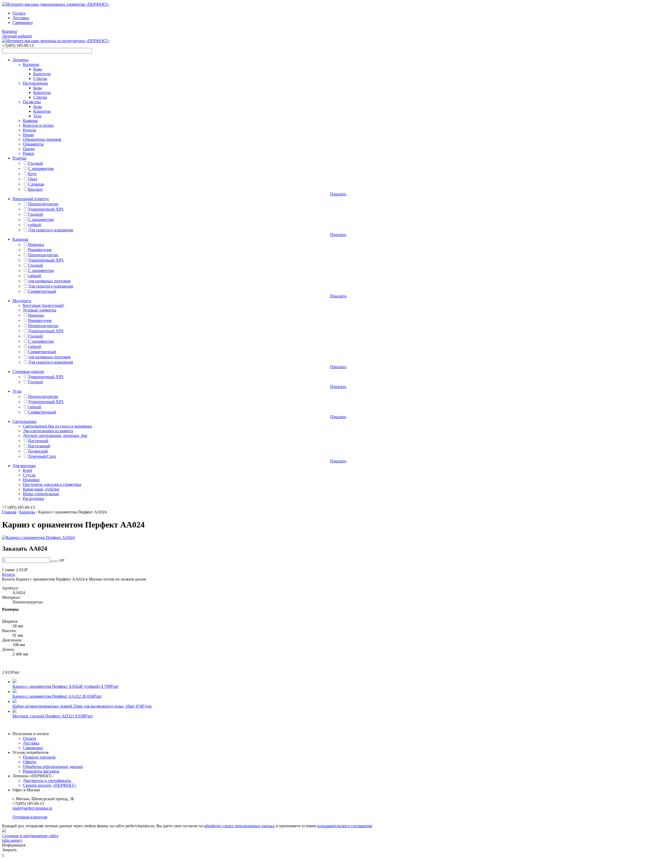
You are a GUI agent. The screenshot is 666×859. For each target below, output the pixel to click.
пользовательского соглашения (344, 826)
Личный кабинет (17, 36)
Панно (29, 149)
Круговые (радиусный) (43, 305)
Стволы (40, 78)
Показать (338, 194)
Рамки (28, 153)
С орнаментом (41, 168)
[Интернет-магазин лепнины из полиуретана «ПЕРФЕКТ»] (56, 4)
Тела (37, 116)
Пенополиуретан (43, 204)
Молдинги (21, 300)
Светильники (24, 421)
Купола (29, 130)
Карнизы (20, 239)
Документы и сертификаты (47, 780)
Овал (32, 179)
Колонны (31, 64)
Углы (17, 391)
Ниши (28, 134)
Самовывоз (22, 22)
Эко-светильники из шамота (48, 431)
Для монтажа (24, 465)
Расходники (33, 498)
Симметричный (42, 291)
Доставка (20, 18)
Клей (27, 470)
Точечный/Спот (42, 456)
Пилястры (32, 102)
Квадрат (35, 189)
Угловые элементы (39, 310)
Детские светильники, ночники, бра (55, 435)
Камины (30, 120)
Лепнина (20, 60)
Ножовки (31, 480)
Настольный (39, 446)
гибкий (34, 224)
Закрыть (9, 850)
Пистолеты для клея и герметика (52, 484)
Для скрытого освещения (50, 230)
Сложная (36, 184)
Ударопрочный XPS (45, 209)
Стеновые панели (28, 371)
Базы (37, 69)
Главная (9, 512)
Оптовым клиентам (29, 817)
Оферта (29, 762)
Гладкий (35, 163)
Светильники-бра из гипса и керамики (57, 426)
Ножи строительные (41, 494)
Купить (8, 574)
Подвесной (38, 451)
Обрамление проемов (42, 139)
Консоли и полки (38, 125)
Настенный (38, 440)
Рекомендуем (40, 249)
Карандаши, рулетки (41, 489)
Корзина (9, 31)
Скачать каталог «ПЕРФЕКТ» (49, 785)
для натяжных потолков (49, 281)
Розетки (19, 158)
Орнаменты (33, 144)
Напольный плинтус (30, 198)
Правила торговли (39, 757)
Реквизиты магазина (41, 771)
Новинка (36, 244)
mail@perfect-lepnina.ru (32, 808)
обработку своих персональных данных (239, 826)
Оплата (18, 13)
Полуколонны (35, 83)
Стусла (29, 475)
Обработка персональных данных (53, 766)
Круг (32, 173)
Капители (42, 74)
